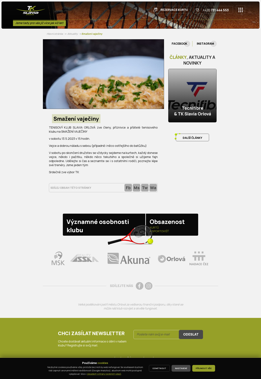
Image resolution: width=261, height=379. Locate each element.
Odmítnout (159, 368)
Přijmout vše (204, 368)
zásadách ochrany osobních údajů (104, 374)
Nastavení (181, 368)
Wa (153, 187)
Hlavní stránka (55, 33)
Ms (137, 187)
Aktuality (72, 33)
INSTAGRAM (205, 44)
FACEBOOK (179, 44)
